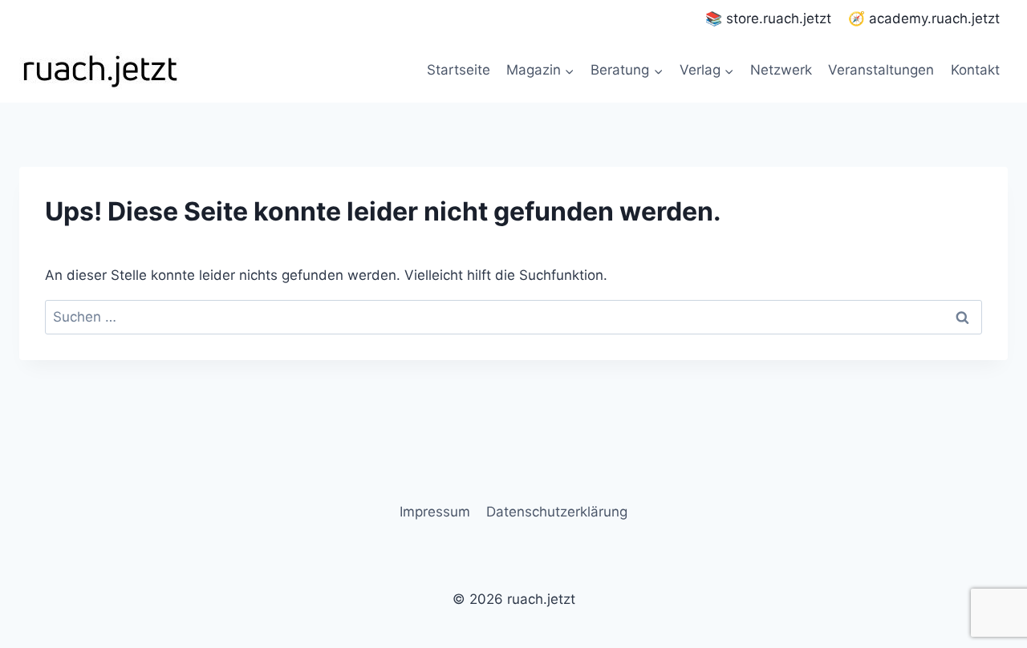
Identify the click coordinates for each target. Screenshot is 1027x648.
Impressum (435, 512)
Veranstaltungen (881, 70)
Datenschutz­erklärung (556, 512)
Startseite (458, 70)
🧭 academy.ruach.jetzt (924, 18)
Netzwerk (781, 70)
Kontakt (975, 70)
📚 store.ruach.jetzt (768, 18)
